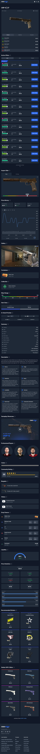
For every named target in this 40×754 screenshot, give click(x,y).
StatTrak (20, 34)
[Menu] (38, 1)
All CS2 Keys (26, 745)
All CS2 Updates (26, 750)
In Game (4, 10)
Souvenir (32, 34)
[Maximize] (37, 177)
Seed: (8, 316)
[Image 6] (24, 265)
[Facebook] (6, 731)
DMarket (5, 152)
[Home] (4, 2)
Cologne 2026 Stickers (5, 747)
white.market (6, 145)
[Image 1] (15, 265)
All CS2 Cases (26, 743)
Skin (37, 327)
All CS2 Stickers (26, 741)
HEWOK (36, 346)
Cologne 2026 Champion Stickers (7, 745)
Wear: (26, 316)
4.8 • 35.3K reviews (5, 161)
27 (37, 333)
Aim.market (6, 84)
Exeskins (5, 77)
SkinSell (5, 111)
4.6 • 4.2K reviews (5, 94)
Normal (8, 34)
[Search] (36, 1)
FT (19, 297)
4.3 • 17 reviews (4, 101)
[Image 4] (20, 265)
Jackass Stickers (4, 743)
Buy (7, 58)
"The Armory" (35, 352)
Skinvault (5, 138)
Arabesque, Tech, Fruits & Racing (7, 741)
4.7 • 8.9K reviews (5, 66)
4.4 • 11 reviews (4, 134)
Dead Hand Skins (4, 750)
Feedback (17, 741)
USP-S (36, 331)
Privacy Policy (17, 747)
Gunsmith (36, 335)
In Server (20, 10)
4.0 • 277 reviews (5, 107)
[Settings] (34, 1)
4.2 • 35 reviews (5, 80)
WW (27, 297)
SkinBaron (6, 91)
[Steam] (10, 731)
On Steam (36, 10)
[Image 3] (19, 265)
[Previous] (2, 316)
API (15, 739)
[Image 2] (17, 265)
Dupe (5, 131)
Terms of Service (18, 745)
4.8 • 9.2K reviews (5, 74)
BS (34, 297)
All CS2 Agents (26, 747)
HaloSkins (5, 104)
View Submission (35, 348)
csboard (5, 98)
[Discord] (2, 731)
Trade (32, 58)
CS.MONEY (6, 63)
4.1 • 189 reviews (5, 141)
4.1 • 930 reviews (5, 87)
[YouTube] (8, 731)
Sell (20, 58)
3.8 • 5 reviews (4, 114)
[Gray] (20, 465)
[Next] (18, 316)
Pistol (37, 329)
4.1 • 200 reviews (5, 148)
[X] (4, 731)
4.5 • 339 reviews (5, 128)
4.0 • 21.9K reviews (5, 155)
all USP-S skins (23, 718)
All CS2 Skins (26, 739)
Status (16, 743)
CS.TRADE (6, 125)
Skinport (5, 158)
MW (13, 297)
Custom (32, 319)
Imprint (16, 750)
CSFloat (5, 71)
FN (5, 297)
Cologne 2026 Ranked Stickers (6, 739)
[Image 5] (22, 265)
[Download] (2, 265)
